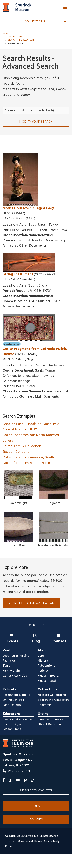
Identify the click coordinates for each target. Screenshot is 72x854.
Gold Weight (18, 503)
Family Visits (12, 670)
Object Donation (49, 724)
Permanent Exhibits (16, 695)
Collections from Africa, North (26, 463)
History (43, 660)
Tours (6, 665)
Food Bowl (18, 545)
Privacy (9, 846)
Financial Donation (51, 719)
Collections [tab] (24, 21)
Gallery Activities (15, 676)
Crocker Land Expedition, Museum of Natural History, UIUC (32, 427)
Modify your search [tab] (36, 121)
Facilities (9, 660)
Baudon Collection (17, 451)
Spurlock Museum (18, 754)
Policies (43, 670)
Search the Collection (21, 40)
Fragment (53, 503)
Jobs (41, 656)
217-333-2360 (19, 771)
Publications (46, 665)
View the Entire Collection (31, 603)
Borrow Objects (13, 724)
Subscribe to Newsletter (36, 790)
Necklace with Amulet (53, 545)
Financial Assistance (17, 719)
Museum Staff (47, 681)
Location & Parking (16, 656)
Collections (15, 36)
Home (6, 33)
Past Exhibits (12, 705)
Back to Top (36, 624)
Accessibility (51, 841)
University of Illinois (30, 841)
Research (44, 705)
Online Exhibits (13, 700)
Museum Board (48, 676)
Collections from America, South (28, 457)
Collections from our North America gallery (31, 438)
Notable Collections (52, 695)
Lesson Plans (12, 729)
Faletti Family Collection (22, 446)
